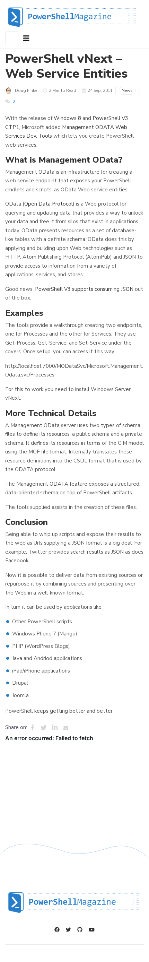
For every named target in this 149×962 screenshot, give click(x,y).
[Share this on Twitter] (43, 727)
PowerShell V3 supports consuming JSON (84, 289)
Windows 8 (67, 118)
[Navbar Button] (26, 38)
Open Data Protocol (48, 203)
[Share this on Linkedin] (54, 727)
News (127, 90)
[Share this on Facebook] (32, 727)
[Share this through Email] (65, 727)
